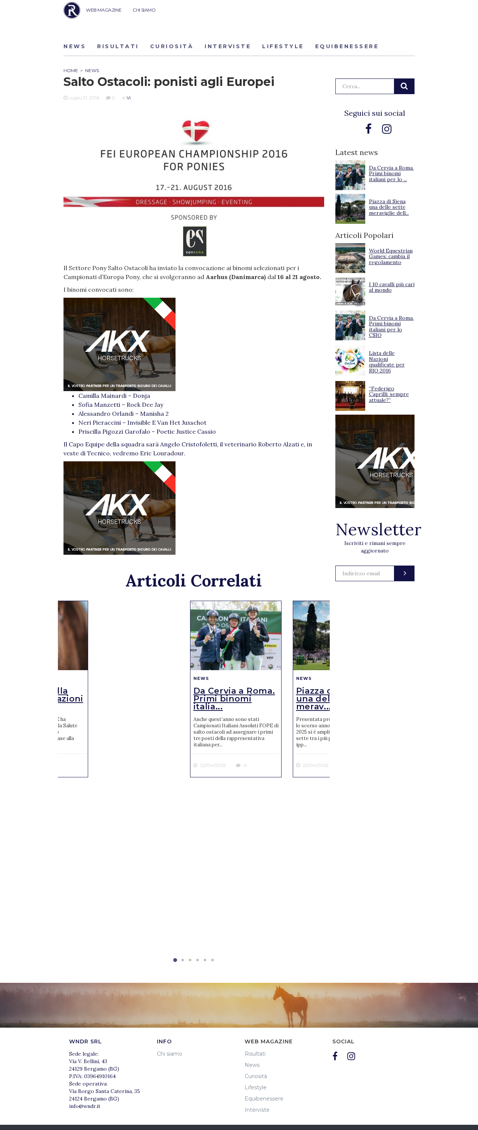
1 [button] (175, 960)
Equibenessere (347, 46)
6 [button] (212, 960)
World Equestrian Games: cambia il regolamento (391, 256)
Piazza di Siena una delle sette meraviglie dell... (389, 207)
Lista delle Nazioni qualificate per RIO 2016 (387, 362)
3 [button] (190, 960)
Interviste (228, 46)
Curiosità (172, 46)
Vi (129, 97)
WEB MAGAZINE (103, 10)
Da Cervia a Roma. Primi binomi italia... (234, 699)
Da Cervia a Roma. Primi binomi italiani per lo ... (391, 173)
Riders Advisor (71, 10)
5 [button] (205, 960)
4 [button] (197, 960)
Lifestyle (283, 46)
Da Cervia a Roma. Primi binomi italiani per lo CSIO (391, 326)
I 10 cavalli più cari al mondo (392, 287)
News (74, 46)
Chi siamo (169, 1053)
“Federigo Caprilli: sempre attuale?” (389, 394)
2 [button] (182, 960)
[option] (236, 689)
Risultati (118, 46)
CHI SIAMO (144, 10)
